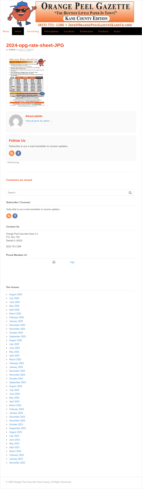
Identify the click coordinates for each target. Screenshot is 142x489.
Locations (69, 31)
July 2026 (14, 298)
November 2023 (17, 420)
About (18, 31)
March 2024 (15, 405)
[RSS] (12, 153)
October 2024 (16, 378)
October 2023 (16, 424)
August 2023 (15, 432)
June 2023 (14, 439)
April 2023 (14, 447)
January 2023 (16, 459)
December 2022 (17, 462)
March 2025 (15, 359)
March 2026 (15, 313)
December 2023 (17, 416)
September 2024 (17, 382)
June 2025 (14, 348)
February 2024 (16, 409)
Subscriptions (51, 31)
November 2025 (17, 329)
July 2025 (14, 344)
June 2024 (14, 394)
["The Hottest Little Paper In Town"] (71, 25)
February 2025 (16, 363)
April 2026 (14, 309)
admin (12, 49)
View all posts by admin (38, 121)
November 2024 (17, 374)
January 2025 (16, 367)
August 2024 (15, 386)
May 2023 (14, 443)
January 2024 (16, 413)
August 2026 (15, 294)
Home (6, 31)
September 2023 (17, 428)
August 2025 (15, 340)
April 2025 (14, 355)
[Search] (130, 192)
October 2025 (16, 332)
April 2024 (14, 401)
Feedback (103, 31)
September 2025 (17, 336)
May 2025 (14, 352)
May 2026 (14, 306)
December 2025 (17, 325)
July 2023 (14, 436)
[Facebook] (18, 153)
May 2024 (14, 397)
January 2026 (16, 321)
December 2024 (17, 371)
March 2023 (15, 451)
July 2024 (14, 390)
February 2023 (16, 455)
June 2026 (14, 302)
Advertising (32, 31)
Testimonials (86, 31)
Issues (117, 31)
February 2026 (16, 317)
